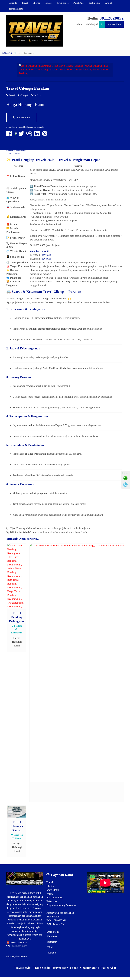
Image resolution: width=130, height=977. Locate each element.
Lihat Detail (20, 576)
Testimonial (94, 2)
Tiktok (50, 947)
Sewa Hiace (63, 2)
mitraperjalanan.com (16, 956)
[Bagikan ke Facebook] (9, 135)
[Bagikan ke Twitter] (22, 135)
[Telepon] (125, 484)
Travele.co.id (14, 893)
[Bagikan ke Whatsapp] (16, 135)
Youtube (51, 952)
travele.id (46, 255)
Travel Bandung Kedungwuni (17, 617)
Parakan (37, 95)
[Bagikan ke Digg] (29, 135)
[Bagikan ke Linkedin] (37, 135)
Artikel (108, 2)
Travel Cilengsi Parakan (27, 88)
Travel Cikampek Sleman (16, 826)
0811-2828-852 (19, 942)
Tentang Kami (16, 8)
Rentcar (48, 2)
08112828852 (112, 18)
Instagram (52, 941)
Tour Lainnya (13, 153)
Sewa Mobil (52, 890)
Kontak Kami (114, 24)
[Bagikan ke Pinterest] (45, 135)
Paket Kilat (78, 2)
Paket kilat (51, 901)
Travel (25, 2)
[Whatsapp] (125, 478)
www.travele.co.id (39, 251)
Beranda (13, 2)
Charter (36, 2)
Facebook (52, 936)
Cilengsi (24, 95)
